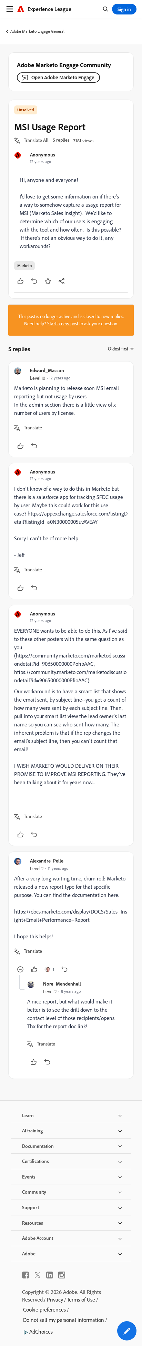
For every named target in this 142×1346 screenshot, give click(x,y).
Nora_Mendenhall (62, 984)
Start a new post (62, 323)
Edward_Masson (47, 370)
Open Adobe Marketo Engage (62, 77)
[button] (36, 140)
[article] (71, 409)
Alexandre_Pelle (46, 861)
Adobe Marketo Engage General (37, 31)
